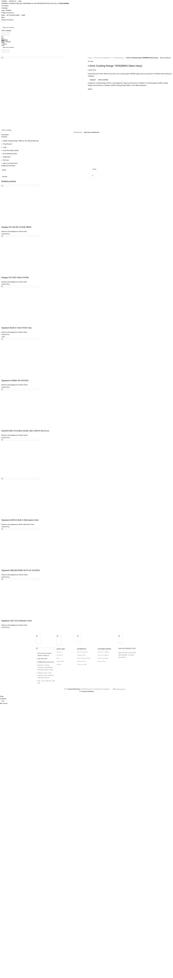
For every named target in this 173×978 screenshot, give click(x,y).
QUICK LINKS (61, 649)
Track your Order (82, 664)
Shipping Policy (81, 655)
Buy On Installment (82, 652)
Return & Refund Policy (83, 658)
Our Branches (61, 661)
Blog (58, 658)
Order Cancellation (103, 658)
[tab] (78, 132)
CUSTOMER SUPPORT (104, 649)
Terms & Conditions (103, 655)
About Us (59, 652)
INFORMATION (81, 649)
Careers (59, 664)
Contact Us (60, 655)
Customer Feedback (103, 652)
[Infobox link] (86, 347)
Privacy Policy (102, 661)
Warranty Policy (81, 661)
